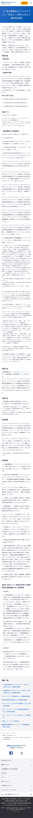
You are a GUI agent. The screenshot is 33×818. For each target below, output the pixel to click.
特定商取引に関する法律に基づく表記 (18, 801)
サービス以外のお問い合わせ (9, 805)
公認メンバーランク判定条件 (10, 721)
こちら (9, 361)
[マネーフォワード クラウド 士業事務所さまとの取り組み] (8, 3)
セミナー (3, 777)
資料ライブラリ (5, 781)
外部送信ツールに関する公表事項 (8, 803)
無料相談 (24, 3)
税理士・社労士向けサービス (9, 735)
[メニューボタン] (31, 3)
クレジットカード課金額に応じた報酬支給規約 (16, 696)
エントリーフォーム (24, 372)
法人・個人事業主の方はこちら (10, 794)
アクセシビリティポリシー (23, 805)
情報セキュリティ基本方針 (24, 799)
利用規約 (7, 801)
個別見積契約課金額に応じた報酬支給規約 (14, 700)
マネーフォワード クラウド (9, 733)
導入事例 (3, 773)
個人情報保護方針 (13, 799)
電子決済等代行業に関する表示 (24, 803)
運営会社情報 (5, 799)
